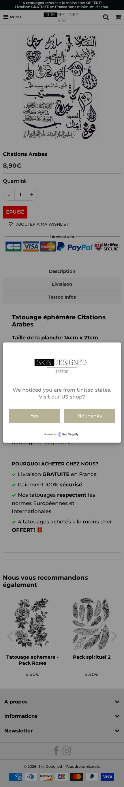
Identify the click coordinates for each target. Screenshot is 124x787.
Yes (34, 415)
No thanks (90, 415)
